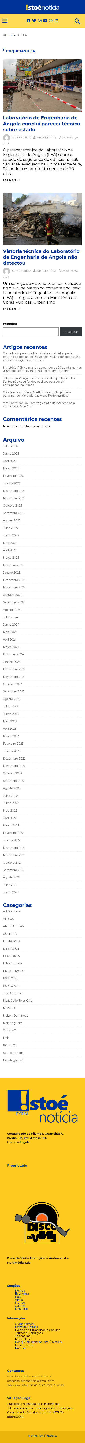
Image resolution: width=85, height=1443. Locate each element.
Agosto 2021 (11, 877)
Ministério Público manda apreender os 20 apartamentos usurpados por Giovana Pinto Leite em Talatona (42, 369)
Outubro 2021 (12, 862)
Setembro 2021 (13, 870)
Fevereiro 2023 (13, 743)
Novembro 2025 (14, 498)
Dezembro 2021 (14, 848)
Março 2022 (11, 825)
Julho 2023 (10, 706)
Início (12, 35)
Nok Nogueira (12, 1023)
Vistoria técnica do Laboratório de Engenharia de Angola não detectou (41, 257)
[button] (3, 21)
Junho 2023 (11, 714)
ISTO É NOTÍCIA (21, 137)
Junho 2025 (11, 535)
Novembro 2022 (14, 766)
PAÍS (6, 1038)
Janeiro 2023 (11, 751)
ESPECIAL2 (11, 986)
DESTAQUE (11, 948)
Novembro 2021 (14, 855)
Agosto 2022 (12, 788)
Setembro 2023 (14, 691)
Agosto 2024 (12, 610)
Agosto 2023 (12, 699)
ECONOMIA (11, 956)
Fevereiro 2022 (13, 833)
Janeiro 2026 (11, 483)
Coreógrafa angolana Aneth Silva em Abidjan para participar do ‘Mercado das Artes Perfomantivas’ (37, 394)
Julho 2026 (10, 446)
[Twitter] (34, 21)
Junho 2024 (11, 624)
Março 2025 (11, 557)
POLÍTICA (10, 1045)
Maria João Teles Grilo (17, 1000)
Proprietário (17, 1165)
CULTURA (10, 934)
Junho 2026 (11, 453)
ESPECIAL (10, 978)
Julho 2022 (10, 796)
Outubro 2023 (12, 684)
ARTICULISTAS (13, 926)
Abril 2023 (9, 728)
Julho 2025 (10, 528)
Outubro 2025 (12, 505)
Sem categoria (13, 1053)
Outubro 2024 (12, 595)
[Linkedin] (56, 21)
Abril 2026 (9, 461)
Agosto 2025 (11, 520)
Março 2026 (11, 468)
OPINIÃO (9, 1030)
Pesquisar (10, 323)
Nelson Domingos (15, 1015)
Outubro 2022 (12, 773)
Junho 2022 (11, 803)
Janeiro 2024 (12, 662)
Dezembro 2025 (14, 491)
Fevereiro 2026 (13, 476)
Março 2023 (11, 736)
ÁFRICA (8, 919)
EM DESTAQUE (14, 971)
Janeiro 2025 (11, 572)
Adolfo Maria (11, 911)
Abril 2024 (10, 639)
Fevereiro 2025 (13, 565)
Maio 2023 (10, 721)
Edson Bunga (12, 963)
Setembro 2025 (13, 513)
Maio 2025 (10, 542)
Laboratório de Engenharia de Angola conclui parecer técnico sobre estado (41, 123)
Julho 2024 (10, 617)
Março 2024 (11, 647)
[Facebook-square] (28, 21)
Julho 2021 (10, 885)
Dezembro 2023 (14, 669)
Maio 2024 (10, 632)
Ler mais (9, 180)
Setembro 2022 (14, 781)
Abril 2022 (9, 818)
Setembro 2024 (14, 602)
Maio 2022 (10, 810)
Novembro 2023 (14, 677)
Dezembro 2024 (14, 580)
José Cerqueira (13, 993)
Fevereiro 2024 (13, 654)
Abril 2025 (9, 550)
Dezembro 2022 (14, 758)
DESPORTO (11, 941)
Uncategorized (13, 1060)
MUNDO (9, 1008)
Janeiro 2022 (11, 840)
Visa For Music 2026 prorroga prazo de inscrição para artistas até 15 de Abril (39, 404)
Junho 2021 (11, 892)
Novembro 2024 (14, 587)
